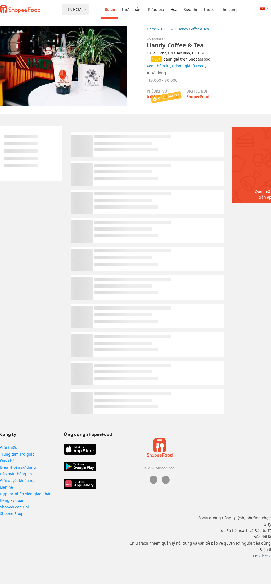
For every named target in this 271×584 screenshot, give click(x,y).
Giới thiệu (8, 447)
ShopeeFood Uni (14, 506)
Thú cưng (229, 9)
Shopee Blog (11, 513)
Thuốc (209, 9)
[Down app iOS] (80, 449)
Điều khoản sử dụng (18, 467)
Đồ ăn (110, 9)
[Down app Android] (80, 466)
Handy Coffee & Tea (193, 28)
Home (152, 28)
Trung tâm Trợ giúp (17, 454)
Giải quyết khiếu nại (17, 480)
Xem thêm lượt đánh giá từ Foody (176, 65)
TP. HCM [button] (74, 9)
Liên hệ (6, 487)
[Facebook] (153, 482)
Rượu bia (156, 9)
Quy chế (7, 460)
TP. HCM (167, 28)
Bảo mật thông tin (16, 473)
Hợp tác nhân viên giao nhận (26, 493)
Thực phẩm (131, 9)
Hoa (173, 9)
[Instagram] (166, 482)
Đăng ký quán (12, 500)
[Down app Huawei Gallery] (80, 484)
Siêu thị (190, 9)
